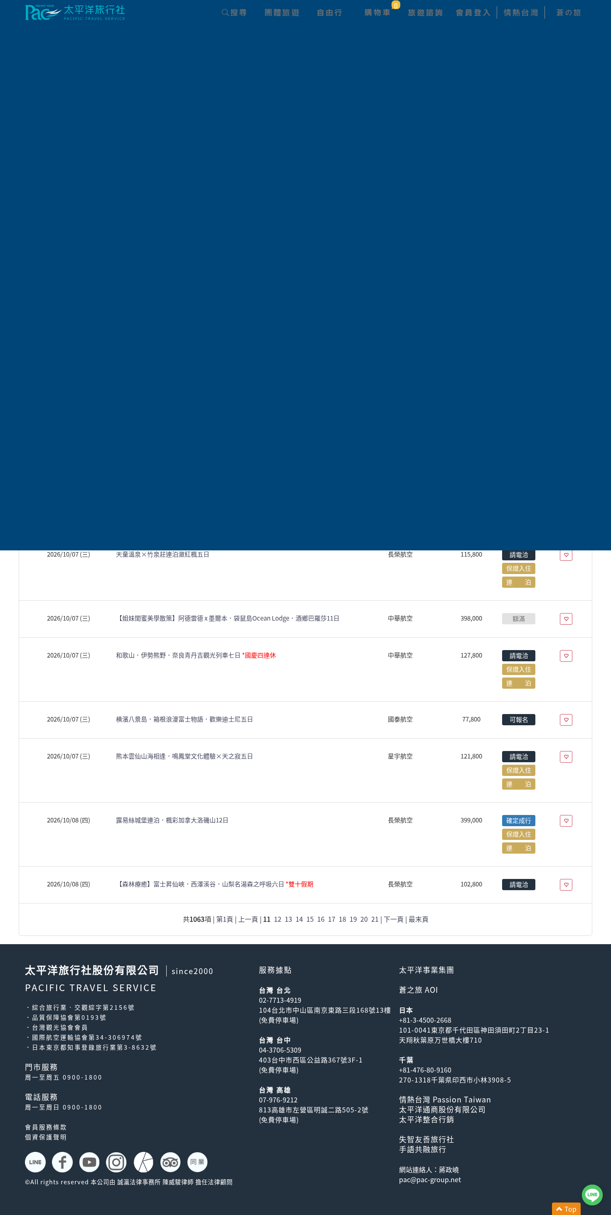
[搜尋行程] (234, 12)
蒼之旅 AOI (418, 989)
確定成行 (518, 820)
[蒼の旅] (568, 12)
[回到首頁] (75, 11)
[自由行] (329, 12)
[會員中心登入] (473, 12)
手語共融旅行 (422, 1149)
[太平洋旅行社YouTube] (90, 1162)
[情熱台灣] (520, 12)
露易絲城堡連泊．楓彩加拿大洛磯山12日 (172, 820)
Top (570, 1209)
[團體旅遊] (282, 12)
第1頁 (224, 919)
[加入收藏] (566, 555)
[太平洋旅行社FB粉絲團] (63, 1162)
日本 (406, 1010)
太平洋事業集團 (426, 969)
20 (364, 919)
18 (342, 919)
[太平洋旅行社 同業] (198, 1162)
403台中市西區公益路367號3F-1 (311, 1060)
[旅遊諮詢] (425, 12)
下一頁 (394, 919)
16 (321, 919)
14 (299, 919)
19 (353, 919)
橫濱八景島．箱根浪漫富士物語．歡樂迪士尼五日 (184, 719)
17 (331, 919)
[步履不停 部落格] (144, 1162)
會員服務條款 (46, 1127)
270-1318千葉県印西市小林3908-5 (455, 1080)
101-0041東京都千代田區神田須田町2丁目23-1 (474, 1030)
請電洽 (519, 554)
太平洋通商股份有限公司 (442, 1109)
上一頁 (248, 919)
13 (288, 919)
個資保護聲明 (46, 1136)
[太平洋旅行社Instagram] (117, 1162)
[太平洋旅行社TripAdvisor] (171, 1162)
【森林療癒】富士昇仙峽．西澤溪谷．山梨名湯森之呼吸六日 (214, 884)
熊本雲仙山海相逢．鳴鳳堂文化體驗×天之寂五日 (184, 756)
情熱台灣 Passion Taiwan (445, 1099)
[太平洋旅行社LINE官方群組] (36, 1162)
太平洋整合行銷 (426, 1119)
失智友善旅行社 (426, 1139)
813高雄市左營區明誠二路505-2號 (314, 1109)
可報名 (519, 719)
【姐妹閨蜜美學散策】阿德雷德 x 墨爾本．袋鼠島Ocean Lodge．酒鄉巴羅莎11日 (228, 618)
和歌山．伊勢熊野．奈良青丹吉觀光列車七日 (196, 655)
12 (277, 919)
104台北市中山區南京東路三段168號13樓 (325, 1010)
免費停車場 (278, 1020)
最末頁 (419, 919)
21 (375, 919)
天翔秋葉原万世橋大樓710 (440, 1040)
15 (310, 919)
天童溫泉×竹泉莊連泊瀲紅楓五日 (162, 554)
